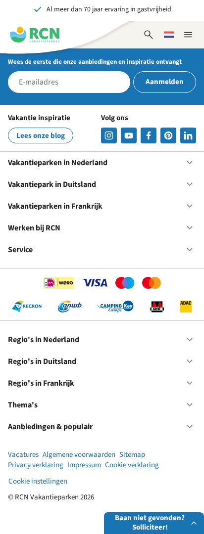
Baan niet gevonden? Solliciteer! (150, 523)
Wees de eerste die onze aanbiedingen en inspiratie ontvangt (95, 61)
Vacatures (23, 454)
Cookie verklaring (132, 465)
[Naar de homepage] (34, 35)
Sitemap (132, 454)
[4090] (168, 135)
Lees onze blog (40, 136)
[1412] (129, 135)
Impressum (84, 465)
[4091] (188, 135)
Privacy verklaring (35, 465)
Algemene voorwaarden (79, 454)
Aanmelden (165, 82)
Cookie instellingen (37, 481)
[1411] (148, 135)
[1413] (109, 135)
